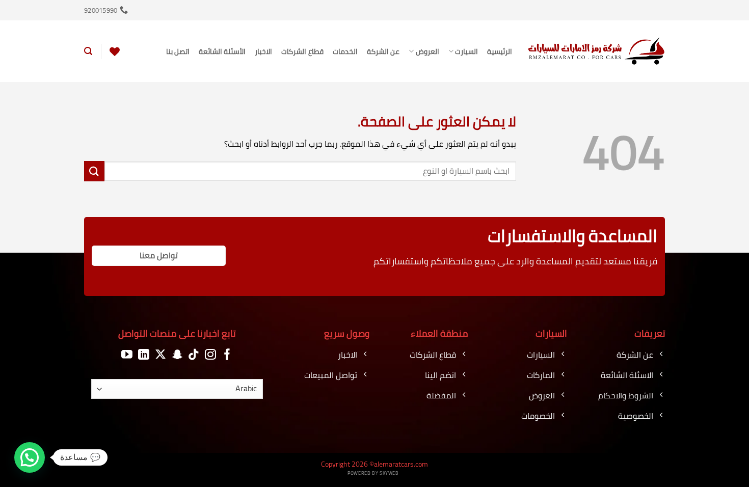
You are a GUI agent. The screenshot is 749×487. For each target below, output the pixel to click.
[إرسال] (94, 171)
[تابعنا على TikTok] (193, 354)
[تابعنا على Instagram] (210, 354)
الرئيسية (499, 51)
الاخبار (263, 51)
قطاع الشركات (302, 51)
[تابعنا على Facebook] (227, 354)
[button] (88, 51)
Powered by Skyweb (372, 473)
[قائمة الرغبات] (115, 51)
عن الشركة (383, 51)
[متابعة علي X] (160, 354)
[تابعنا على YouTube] (126, 354)
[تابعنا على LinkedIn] (143, 354)
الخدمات (345, 51)
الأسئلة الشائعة (222, 51)
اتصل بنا (178, 51)
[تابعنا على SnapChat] (177, 354)
